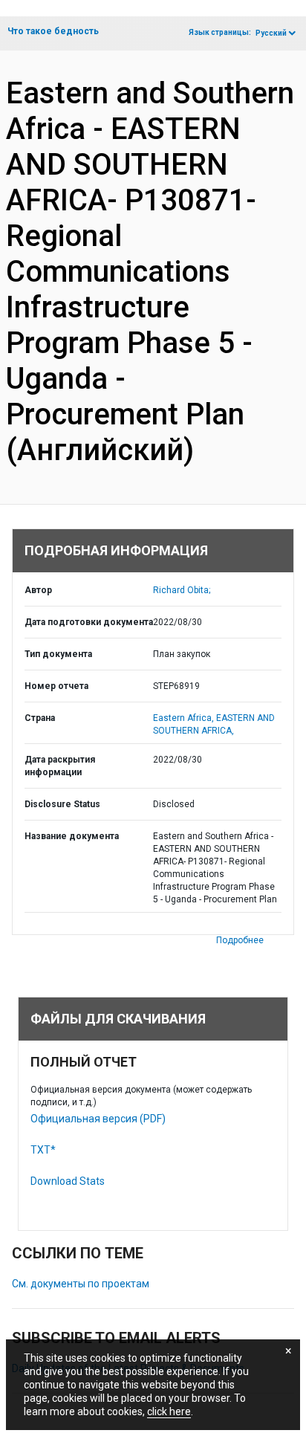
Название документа (72, 836)
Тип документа (58, 654)
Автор (38, 590)
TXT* (43, 1150)
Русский (271, 33)
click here (169, 1411)
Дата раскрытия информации (60, 765)
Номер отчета (56, 686)
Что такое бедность (53, 31)
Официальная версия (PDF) (98, 1119)
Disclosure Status (62, 804)
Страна (40, 718)
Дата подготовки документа (89, 622)
